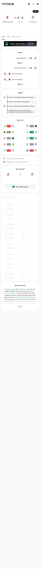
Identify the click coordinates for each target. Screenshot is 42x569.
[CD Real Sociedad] (8, 175)
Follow (35, 11)
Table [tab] (8, 36)
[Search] (33, 4)
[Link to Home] (8, 4)
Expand (20, 306)
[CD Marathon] (32, 175)
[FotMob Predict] (20, 43)
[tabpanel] (20, 159)
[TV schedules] (29, 4)
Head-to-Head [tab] (16, 36)
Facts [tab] (3, 36)
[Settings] (38, 4)
